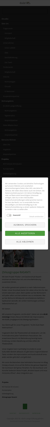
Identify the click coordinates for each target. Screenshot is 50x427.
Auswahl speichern (25, 225)
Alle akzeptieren (25, 233)
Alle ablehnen (25, 241)
